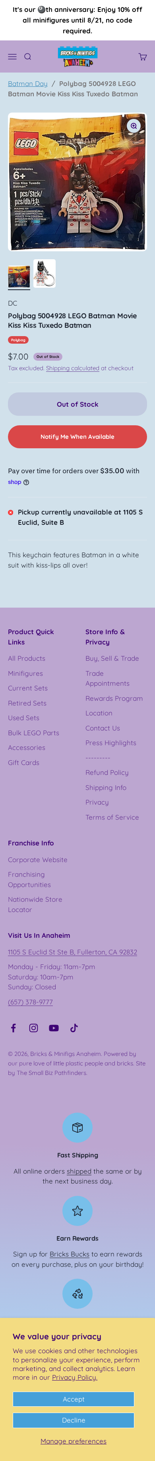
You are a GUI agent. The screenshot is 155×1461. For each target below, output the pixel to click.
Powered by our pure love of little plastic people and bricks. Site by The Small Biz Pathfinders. (76, 1063)
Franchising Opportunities (29, 879)
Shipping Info (105, 787)
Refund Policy (107, 772)
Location (98, 713)
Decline (73, 1420)
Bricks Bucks (69, 1254)
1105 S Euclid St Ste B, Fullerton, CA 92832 (72, 952)
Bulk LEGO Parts (33, 733)
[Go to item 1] (19, 278)
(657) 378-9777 (30, 1002)
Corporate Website (38, 859)
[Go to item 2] (44, 274)
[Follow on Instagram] (33, 1028)
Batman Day (28, 83)
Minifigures (25, 673)
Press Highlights (110, 742)
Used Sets (23, 717)
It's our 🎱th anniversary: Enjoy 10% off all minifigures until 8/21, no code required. (77, 20)
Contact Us (102, 728)
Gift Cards (23, 762)
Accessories (26, 747)
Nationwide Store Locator (35, 904)
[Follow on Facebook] (13, 1028)
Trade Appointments (107, 678)
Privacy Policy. (74, 1377)
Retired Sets (27, 703)
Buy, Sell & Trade (112, 658)
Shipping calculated (72, 368)
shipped (79, 1171)
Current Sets (28, 688)
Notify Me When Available (77, 436)
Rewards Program (114, 698)
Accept (74, 1399)
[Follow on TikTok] (74, 1028)
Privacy (97, 802)
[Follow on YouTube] (53, 1028)
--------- (97, 757)
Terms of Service (112, 817)
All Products (26, 658)
